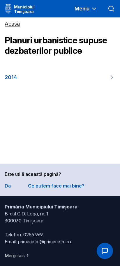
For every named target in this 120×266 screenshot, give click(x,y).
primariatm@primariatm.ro (44, 241)
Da (8, 186)
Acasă (12, 24)
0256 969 (33, 235)
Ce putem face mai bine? (56, 186)
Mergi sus (15, 255)
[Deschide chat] (105, 251)
